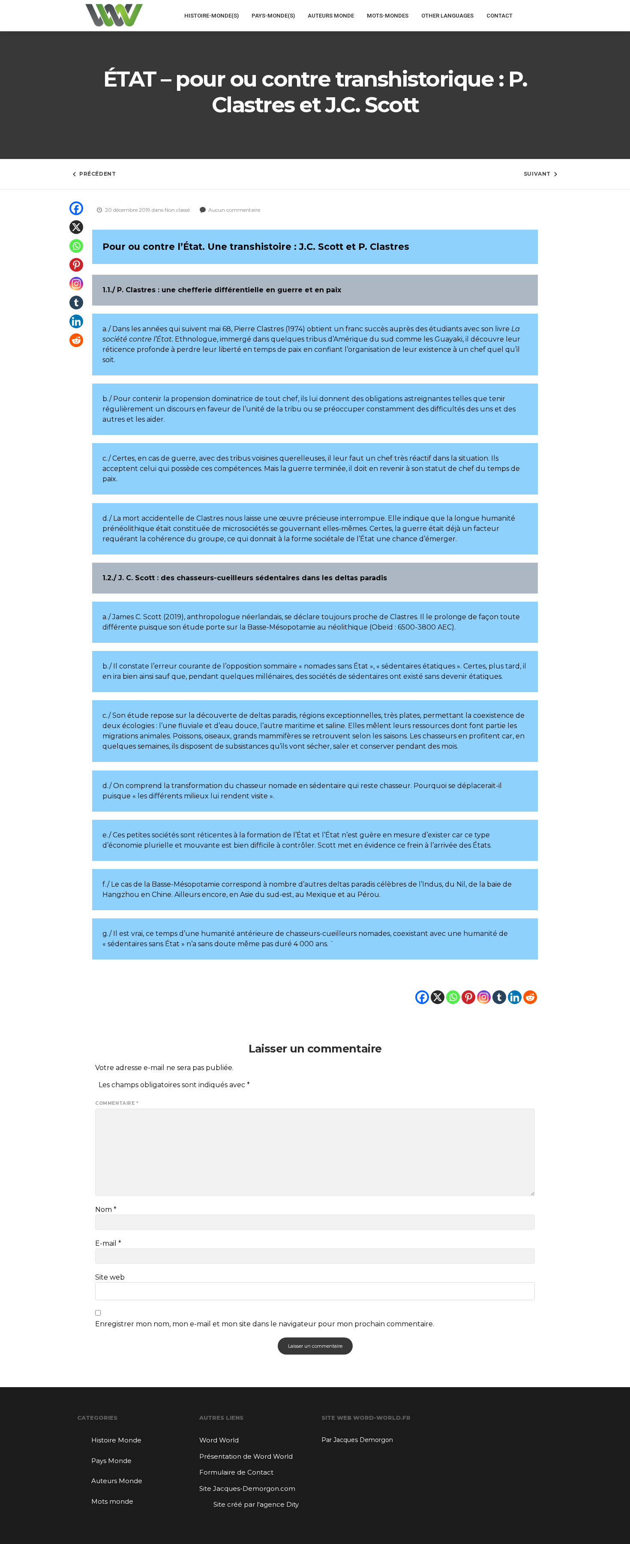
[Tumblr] (76, 302)
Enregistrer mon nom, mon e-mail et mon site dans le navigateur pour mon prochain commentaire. (264, 1324)
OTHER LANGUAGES (447, 15)
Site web (110, 1277)
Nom (106, 1209)
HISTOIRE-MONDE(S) (211, 15)
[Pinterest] (76, 265)
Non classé (178, 210)
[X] (76, 227)
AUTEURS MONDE (331, 15)
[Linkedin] (76, 321)
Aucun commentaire (234, 210)
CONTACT (499, 15)
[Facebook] (76, 208)
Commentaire (117, 1103)
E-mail (108, 1243)
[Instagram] (76, 284)
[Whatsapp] (76, 246)
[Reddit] (76, 340)
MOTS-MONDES (387, 15)
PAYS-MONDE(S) (273, 15)
